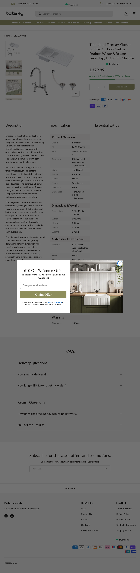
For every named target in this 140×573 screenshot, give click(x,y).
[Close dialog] (119, 263)
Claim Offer (43, 294)
